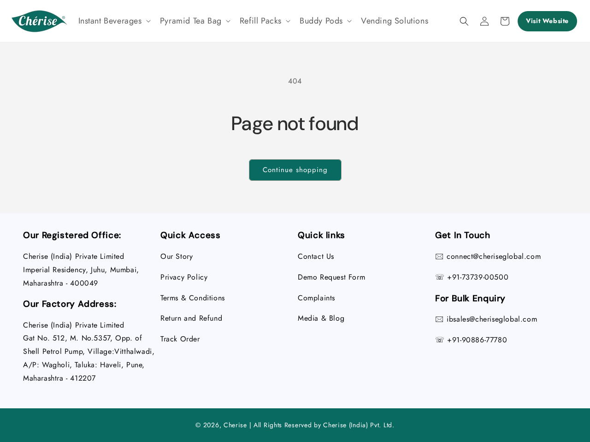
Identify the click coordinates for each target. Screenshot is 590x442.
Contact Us (316, 256)
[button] (113, 21)
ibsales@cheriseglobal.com (492, 319)
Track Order (180, 339)
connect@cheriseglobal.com (494, 256)
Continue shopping (295, 170)
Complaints (316, 298)
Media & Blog (321, 318)
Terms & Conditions (192, 298)
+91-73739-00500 (477, 277)
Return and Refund (191, 318)
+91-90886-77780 (477, 339)
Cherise (235, 425)
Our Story (176, 256)
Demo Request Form (331, 277)
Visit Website (547, 20)
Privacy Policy (183, 277)
